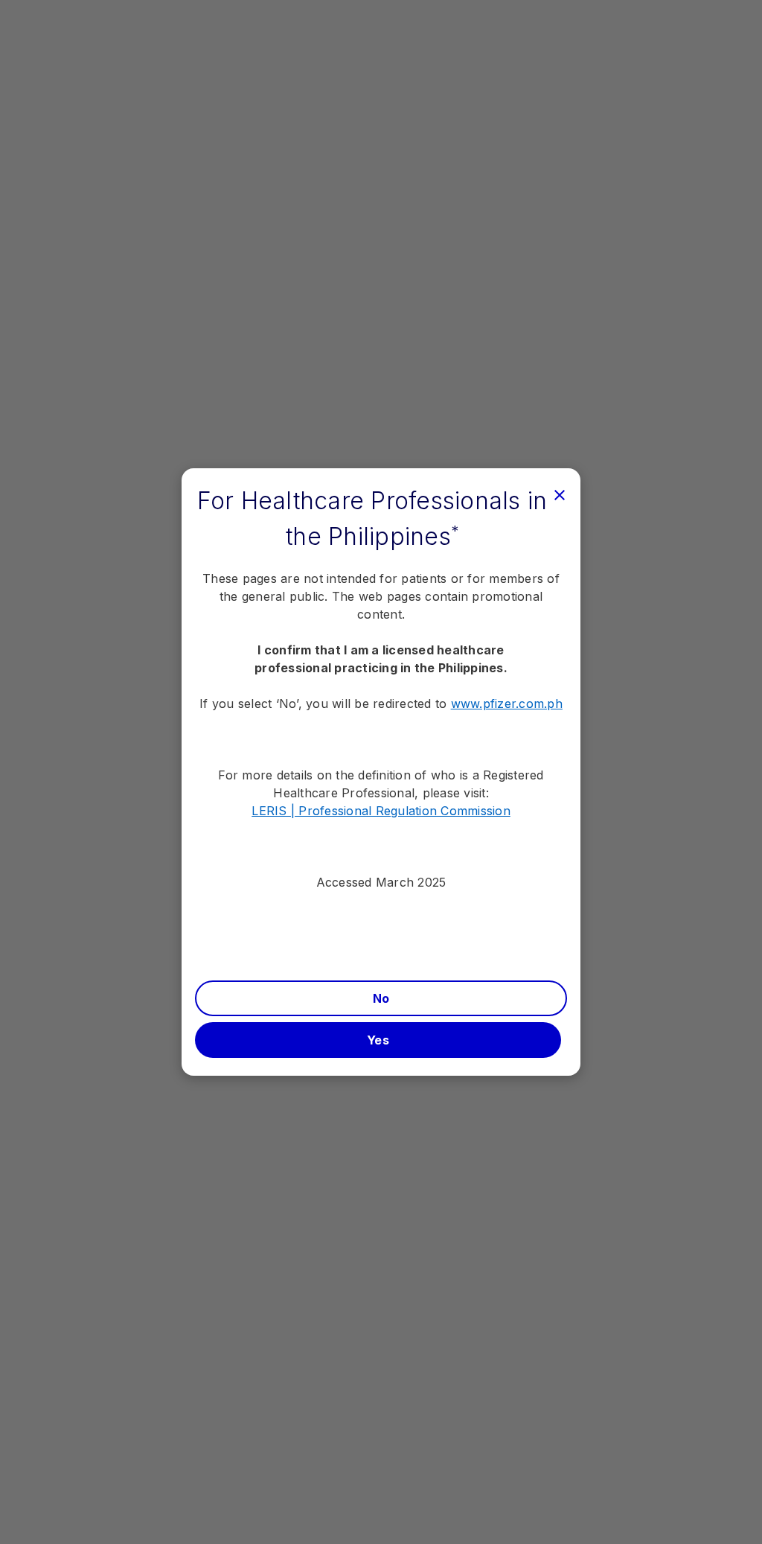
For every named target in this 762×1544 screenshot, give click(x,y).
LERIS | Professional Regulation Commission (381, 810)
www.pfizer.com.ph (507, 703)
